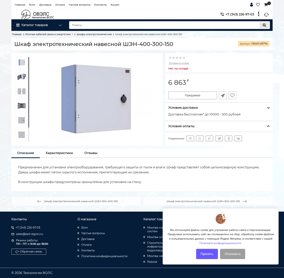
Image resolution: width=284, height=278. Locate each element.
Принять (207, 254)
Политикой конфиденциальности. (220, 242)
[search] (264, 25)
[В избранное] (232, 95)
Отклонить (233, 254)
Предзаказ (192, 95)
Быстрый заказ (223, 95)
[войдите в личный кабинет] (252, 4)
